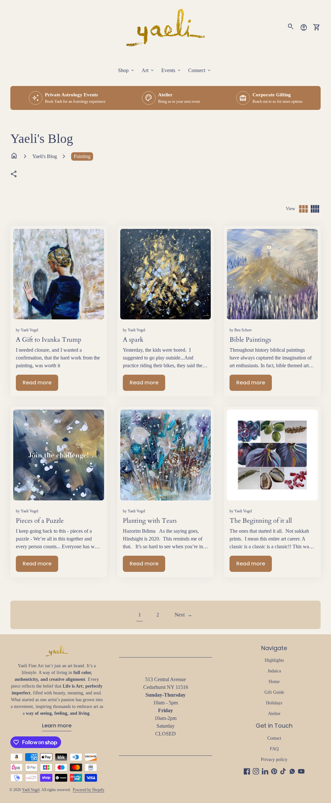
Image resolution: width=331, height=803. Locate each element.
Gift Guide (274, 692)
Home (274, 681)
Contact (274, 738)
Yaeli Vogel (30, 789)
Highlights (274, 660)
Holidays (274, 703)
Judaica (274, 671)
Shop (126, 70)
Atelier (274, 713)
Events (171, 70)
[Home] (165, 26)
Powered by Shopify (88, 789)
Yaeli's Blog (44, 156)
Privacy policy (274, 759)
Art (148, 70)
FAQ (274, 748)
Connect (200, 70)
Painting (82, 156)
